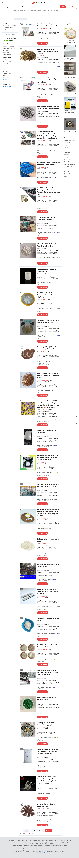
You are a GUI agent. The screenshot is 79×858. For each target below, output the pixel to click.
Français (30, 842)
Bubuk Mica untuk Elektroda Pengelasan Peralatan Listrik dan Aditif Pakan (47, 295)
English (10, 842)
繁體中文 (20, 842)
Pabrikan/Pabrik (8, 46)
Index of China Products (49, 845)
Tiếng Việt (41, 843)
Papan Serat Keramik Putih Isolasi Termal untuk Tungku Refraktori (70, 59)
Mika (54, 10)
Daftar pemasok (20, 19)
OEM (6, 60)
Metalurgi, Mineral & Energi (9, 25)
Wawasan (63, 840)
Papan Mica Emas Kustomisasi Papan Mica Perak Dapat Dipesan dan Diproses (47, 592)
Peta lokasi (57, 840)
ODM (5, 64)
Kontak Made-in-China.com (47, 840)
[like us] (67, 840)
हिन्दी (27, 843)
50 (32, 833)
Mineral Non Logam (8, 27)
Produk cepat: (16, 10)
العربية (67, 842)
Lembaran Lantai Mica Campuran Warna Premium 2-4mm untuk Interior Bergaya (47, 80)
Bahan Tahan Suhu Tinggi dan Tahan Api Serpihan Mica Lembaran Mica (70, 133)
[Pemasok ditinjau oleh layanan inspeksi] (10, 38)
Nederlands (72, 842)
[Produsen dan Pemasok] (39, 2)
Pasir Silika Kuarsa (68, 173)
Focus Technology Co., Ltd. (35, 848)
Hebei (6, 69)
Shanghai (6, 75)
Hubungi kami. (7, 86)
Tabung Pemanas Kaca (24, 10)
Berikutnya (48, 830)
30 (29, 833)
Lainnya (6, 50)
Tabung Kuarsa (67, 157)
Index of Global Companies (61, 845)
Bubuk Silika (67, 171)
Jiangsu (6, 71)
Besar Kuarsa (67, 152)
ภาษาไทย (31, 843)
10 (26, 833)
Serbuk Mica (67, 159)
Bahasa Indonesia (49, 843)
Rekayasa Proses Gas (41, 10)
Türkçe (36, 843)
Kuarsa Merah (67, 169)
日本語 (25, 842)
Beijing (5, 77)
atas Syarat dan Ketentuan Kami (42, 852)
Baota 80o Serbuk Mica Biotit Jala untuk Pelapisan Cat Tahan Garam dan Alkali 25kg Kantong (47, 751)
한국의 (63, 842)
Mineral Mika (67, 154)
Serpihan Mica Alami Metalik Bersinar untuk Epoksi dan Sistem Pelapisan (47, 51)
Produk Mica (67, 161)
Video (22, 23)
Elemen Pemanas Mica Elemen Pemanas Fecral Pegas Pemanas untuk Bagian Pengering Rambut (47, 779)
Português (46, 842)
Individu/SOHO (7, 52)
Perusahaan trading (9, 48)
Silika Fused (33, 10)
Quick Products (26, 845)
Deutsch (40, 842)
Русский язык (57, 842)
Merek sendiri (7, 62)
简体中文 (15, 842)
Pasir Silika (49, 10)
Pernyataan (18, 840)
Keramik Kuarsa (68, 166)
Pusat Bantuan (11, 840)
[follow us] (70, 840)
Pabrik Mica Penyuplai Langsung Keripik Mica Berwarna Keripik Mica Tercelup (48, 376)
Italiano (51, 842)
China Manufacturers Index (36, 845)
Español (35, 842)
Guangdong (7, 73)
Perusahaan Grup (8, 54)
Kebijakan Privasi (36, 840)
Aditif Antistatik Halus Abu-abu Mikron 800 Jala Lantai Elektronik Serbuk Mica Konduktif (47, 672)
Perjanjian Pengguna (26, 840)
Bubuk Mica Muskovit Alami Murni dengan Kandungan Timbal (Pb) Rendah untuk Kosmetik (48, 458)
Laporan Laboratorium (69, 164)
